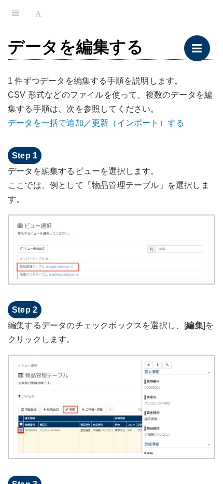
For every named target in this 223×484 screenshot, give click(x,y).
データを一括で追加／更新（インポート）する (96, 122)
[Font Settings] (38, 13)
